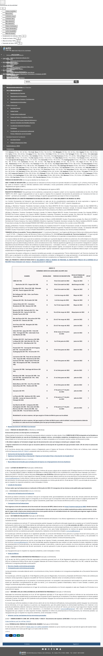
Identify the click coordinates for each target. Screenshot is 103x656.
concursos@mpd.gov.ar (12, 478)
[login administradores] (60, 649)
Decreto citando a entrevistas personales (21, 566)
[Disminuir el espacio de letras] (19, 43)
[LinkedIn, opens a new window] (14, 635)
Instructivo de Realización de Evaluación (21, 493)
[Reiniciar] (1, 8)
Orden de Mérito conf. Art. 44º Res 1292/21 (18, 621)
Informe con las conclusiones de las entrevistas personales (27, 615)
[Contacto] (43, 649)
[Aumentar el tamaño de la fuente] (20, 38)
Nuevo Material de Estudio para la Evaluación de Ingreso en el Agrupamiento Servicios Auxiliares (39, 462)
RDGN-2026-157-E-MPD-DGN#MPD (37, 627)
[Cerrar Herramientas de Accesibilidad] (4, 8)
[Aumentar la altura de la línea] (19, 41)
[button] (22, 51)
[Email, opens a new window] (22, 635)
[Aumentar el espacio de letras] (21, 43)
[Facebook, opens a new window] (7, 635)
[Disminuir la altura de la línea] (17, 41)
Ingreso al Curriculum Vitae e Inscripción (21, 456)
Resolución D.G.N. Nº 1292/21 (20, 451)
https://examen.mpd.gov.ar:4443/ (75, 506)
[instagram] (48, 649)
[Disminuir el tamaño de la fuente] (17, 38)
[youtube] (57, 649)
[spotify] (45, 649)
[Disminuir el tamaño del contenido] (23, 36)
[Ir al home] (23, 653)
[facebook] (51, 649)
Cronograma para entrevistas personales (21, 568)
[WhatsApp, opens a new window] (18, 635)
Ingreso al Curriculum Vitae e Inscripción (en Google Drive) (55, 456)
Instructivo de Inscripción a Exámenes (20, 454)
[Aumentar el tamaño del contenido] (25, 36)
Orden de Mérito (13, 553)
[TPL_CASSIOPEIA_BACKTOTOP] (100, 653)
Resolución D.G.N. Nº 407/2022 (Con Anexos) (21, 427)
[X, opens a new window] (11, 635)
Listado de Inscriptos (15, 485)
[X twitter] (54, 649)
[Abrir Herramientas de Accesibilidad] (2, 2)
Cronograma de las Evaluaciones (18, 503)
